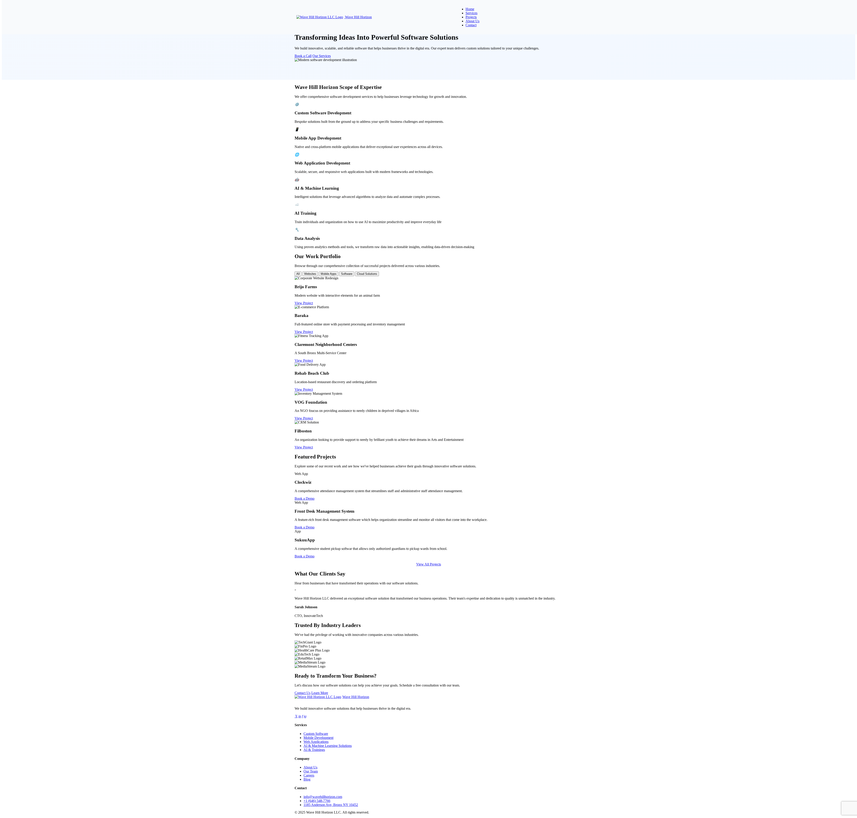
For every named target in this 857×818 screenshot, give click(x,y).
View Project (304, 303)
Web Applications (316, 742)
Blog (307, 779)
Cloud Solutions (367, 273)
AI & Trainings (314, 750)
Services (471, 13)
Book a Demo (304, 498)
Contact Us (302, 693)
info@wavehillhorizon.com (323, 797)
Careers (309, 775)
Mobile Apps (329, 273)
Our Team (311, 771)
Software (346, 273)
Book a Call (303, 56)
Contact (471, 25)
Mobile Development (318, 738)
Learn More (319, 693)
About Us (472, 21)
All (298, 273)
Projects (471, 17)
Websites (310, 273)
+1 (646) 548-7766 (317, 801)
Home (470, 9)
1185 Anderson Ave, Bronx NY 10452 (331, 805)
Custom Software (316, 734)
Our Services (321, 56)
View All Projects (428, 564)
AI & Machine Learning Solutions (328, 746)
